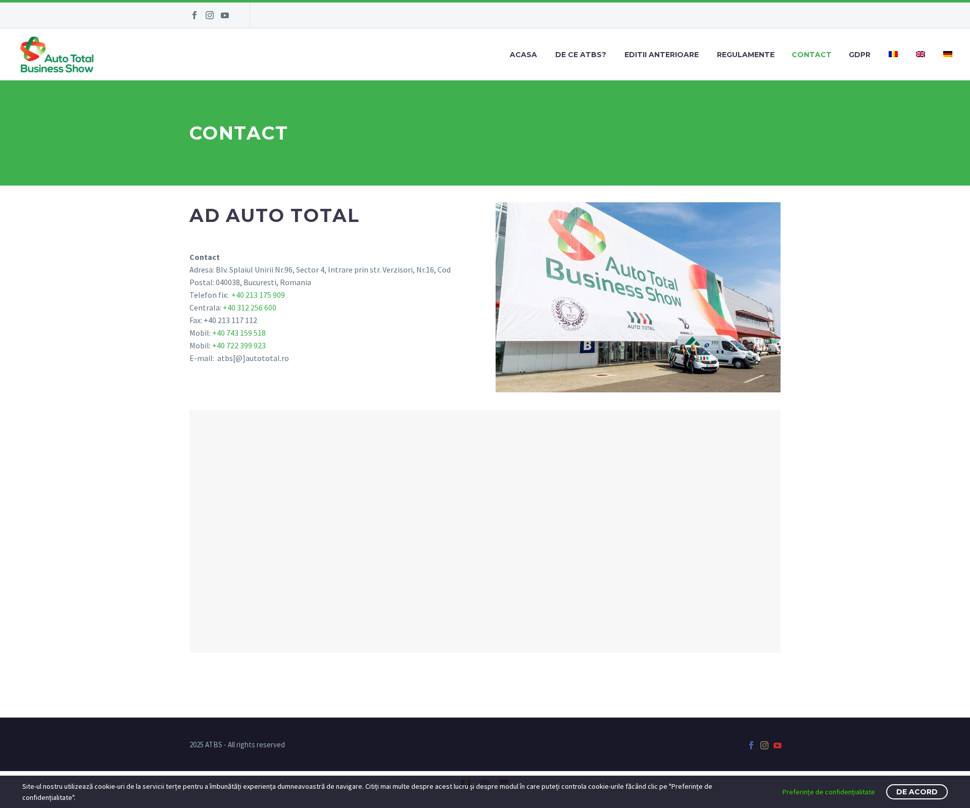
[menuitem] (893, 54)
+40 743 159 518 (239, 333)
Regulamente (745, 54)
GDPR (859, 54)
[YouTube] (224, 15)
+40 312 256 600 (249, 307)
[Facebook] (194, 15)
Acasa (523, 54)
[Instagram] (209, 15)
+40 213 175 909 (257, 295)
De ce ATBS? (580, 54)
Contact (812, 54)
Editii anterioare (661, 54)
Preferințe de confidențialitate (829, 791)
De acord (917, 791)
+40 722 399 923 (239, 345)
